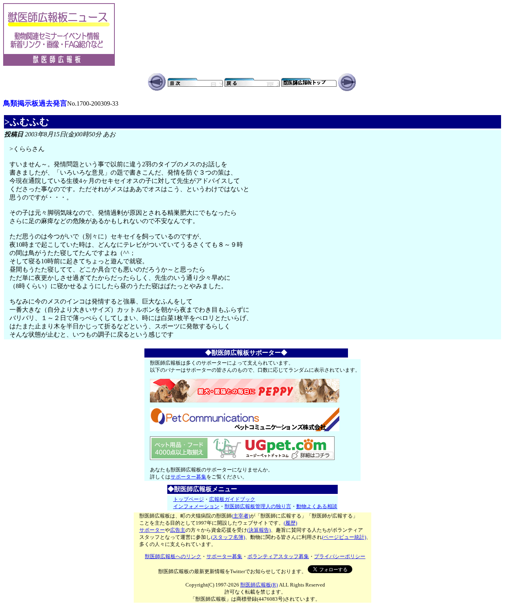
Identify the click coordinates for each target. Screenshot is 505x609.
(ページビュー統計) (344, 537)
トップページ (188, 499)
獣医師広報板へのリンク (173, 556)
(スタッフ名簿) (228, 537)
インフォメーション (196, 506)
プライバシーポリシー (339, 556)
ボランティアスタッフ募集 (278, 556)
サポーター (152, 530)
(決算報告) (259, 530)
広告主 (177, 530)
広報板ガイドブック (232, 499)
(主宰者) (241, 516)
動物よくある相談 (316, 506)
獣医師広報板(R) (259, 585)
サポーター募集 (188, 477)
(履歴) (290, 523)
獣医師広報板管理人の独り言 (257, 506)
